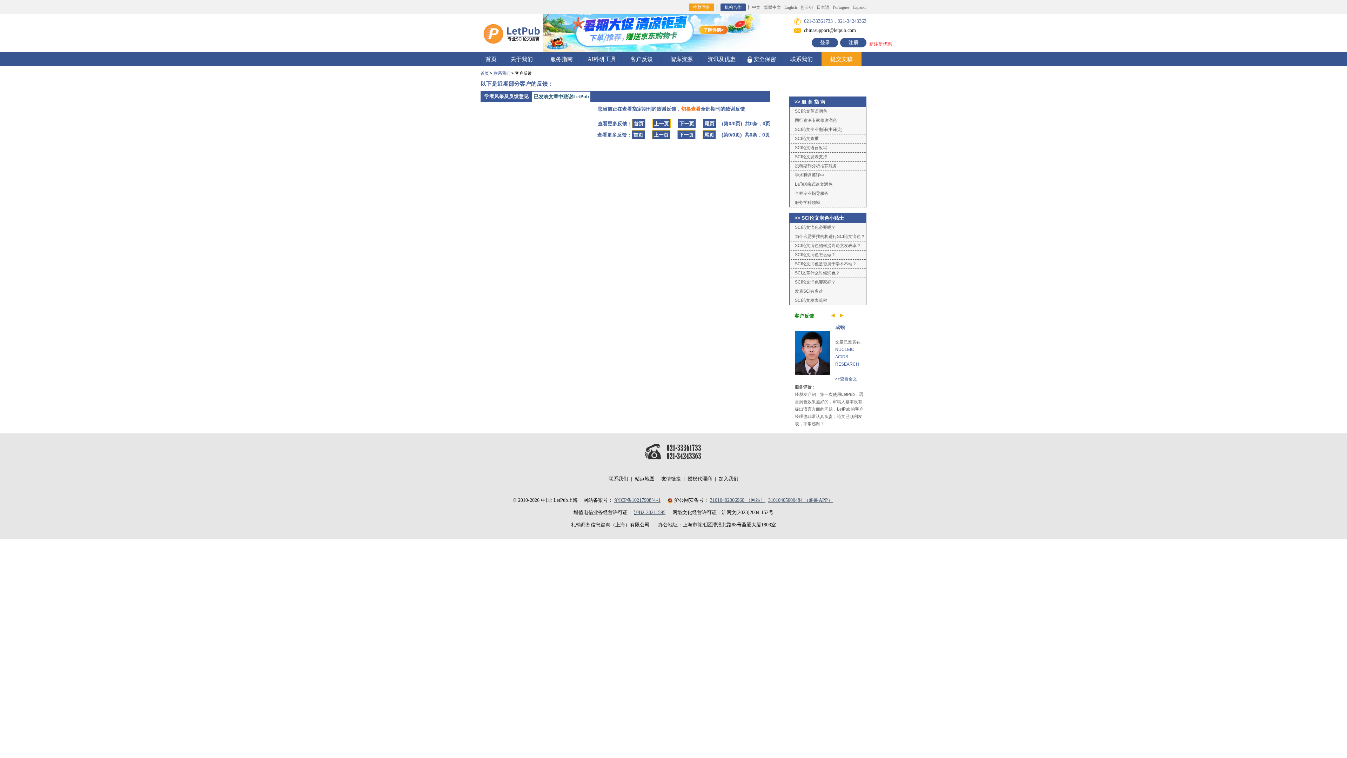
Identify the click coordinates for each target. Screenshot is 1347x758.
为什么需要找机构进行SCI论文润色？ (830, 236)
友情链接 (671, 478)
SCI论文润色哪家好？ (815, 282)
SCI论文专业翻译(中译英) (819, 129)
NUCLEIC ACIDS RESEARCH (847, 357)
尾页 (710, 123)
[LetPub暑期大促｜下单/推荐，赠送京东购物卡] (651, 32)
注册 (853, 42)
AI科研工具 (602, 59)
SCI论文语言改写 (811, 147)
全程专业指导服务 (812, 193)
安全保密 (764, 59)
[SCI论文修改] (512, 32)
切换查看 (691, 109)
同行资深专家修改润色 (816, 120)
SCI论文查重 (807, 138)
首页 (491, 59)
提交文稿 (841, 59)
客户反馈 (641, 59)
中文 (756, 7)
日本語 (823, 7)
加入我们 (728, 478)
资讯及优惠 (722, 59)
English (790, 7)
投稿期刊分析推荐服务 (816, 166)
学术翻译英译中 (809, 175)
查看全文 (848, 379)
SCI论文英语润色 (811, 111)
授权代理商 (700, 478)
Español (859, 7)
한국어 (806, 7)
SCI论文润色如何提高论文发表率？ (828, 245)
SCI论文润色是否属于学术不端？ (826, 263)
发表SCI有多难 (809, 291)
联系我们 (801, 59)
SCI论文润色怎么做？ (815, 254)
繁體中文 (772, 7)
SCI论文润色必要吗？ (815, 227)
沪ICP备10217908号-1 (637, 500)
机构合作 (733, 7)
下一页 (686, 123)
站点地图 (645, 478)
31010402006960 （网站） (737, 500)
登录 (825, 42)
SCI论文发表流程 (811, 300)
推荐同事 (701, 7)
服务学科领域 (807, 202)
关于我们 (521, 59)
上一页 (661, 123)
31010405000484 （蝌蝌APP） (800, 500)
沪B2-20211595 (649, 512)
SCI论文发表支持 (811, 156)
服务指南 (561, 59)
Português (841, 7)
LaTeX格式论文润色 (813, 184)
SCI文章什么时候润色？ (817, 273)
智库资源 (681, 59)
